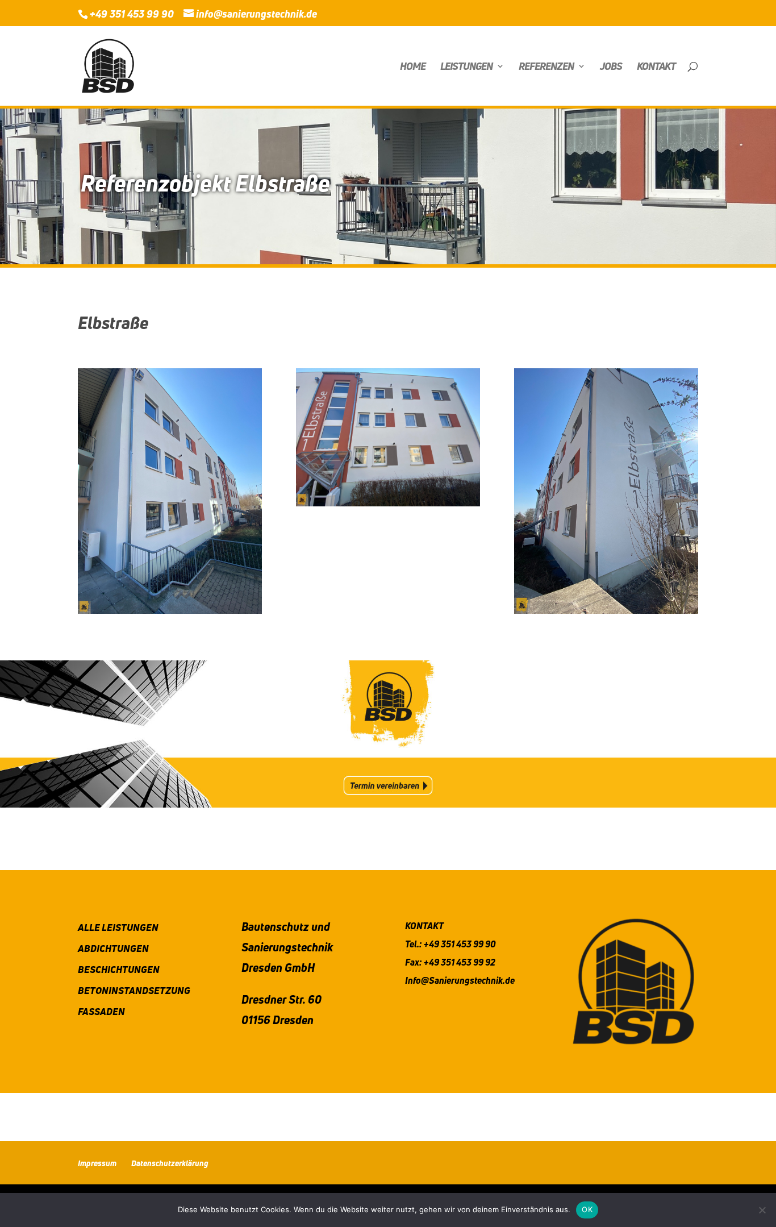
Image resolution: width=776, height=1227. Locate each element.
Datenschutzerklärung (169, 1163)
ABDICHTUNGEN (113, 948)
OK (587, 1209)
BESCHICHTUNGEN (119, 969)
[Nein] (761, 1210)
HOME (412, 67)
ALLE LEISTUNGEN (118, 927)
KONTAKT (656, 67)
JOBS (611, 67)
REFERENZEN (546, 67)
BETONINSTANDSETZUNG (134, 990)
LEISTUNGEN (466, 67)
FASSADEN (101, 1011)
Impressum (97, 1163)
